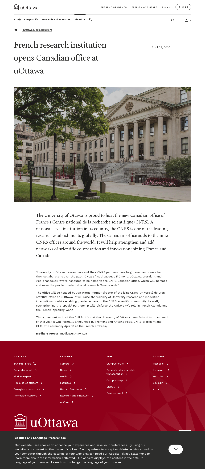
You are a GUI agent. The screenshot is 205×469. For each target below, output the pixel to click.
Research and (74, 395)
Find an (22, 376)
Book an (115, 393)
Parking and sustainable (121, 372)
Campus (115, 363)
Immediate (25, 395)
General (23, 370)
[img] (26, 7)
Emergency (27, 389)
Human (71, 389)
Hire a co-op (26, 382)
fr (173, 20)
